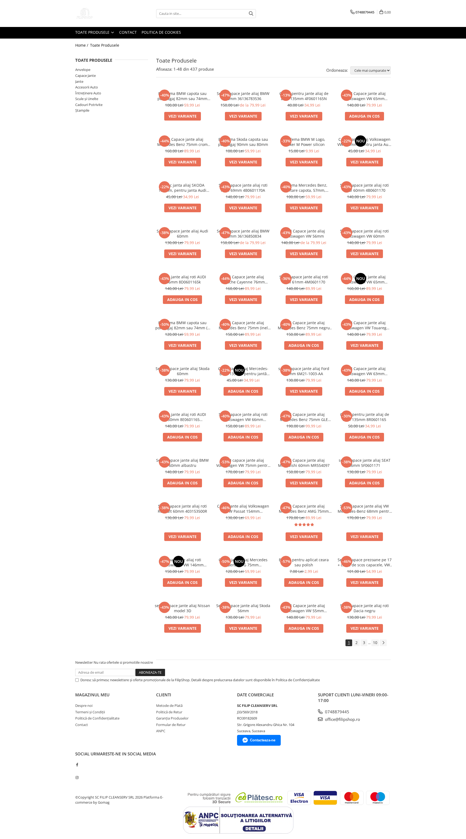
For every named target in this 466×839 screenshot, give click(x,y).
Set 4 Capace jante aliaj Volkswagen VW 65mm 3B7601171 (365, 96)
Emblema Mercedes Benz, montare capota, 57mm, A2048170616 (303, 188)
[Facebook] (77, 764)
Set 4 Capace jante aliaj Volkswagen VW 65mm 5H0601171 (365, 279)
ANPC (160, 730)
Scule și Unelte (86, 98)
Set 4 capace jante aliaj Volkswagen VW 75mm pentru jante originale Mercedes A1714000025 (243, 463)
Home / (82, 45)
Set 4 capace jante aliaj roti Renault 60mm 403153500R (182, 509)
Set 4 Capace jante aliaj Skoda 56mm (243, 608)
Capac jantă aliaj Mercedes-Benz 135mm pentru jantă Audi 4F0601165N (243, 371)
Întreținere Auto (88, 93)
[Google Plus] (77, 771)
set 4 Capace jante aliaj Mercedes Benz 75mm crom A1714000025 (182, 142)
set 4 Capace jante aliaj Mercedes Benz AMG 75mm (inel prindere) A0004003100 (303, 509)
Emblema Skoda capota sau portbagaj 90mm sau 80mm (243, 142)
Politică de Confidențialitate (97, 718)
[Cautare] (251, 13)
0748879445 (336, 711)
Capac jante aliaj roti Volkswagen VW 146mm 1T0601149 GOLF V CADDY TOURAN (182, 562)
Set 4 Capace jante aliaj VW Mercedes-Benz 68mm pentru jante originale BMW (365, 509)
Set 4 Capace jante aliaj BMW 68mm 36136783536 (243, 96)
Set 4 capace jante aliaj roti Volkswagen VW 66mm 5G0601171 (243, 417)
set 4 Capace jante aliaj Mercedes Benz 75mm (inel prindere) (243, 325)
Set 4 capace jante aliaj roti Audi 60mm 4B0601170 (364, 188)
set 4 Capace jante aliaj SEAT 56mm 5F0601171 (364, 463)
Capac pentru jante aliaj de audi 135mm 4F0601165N (303, 96)
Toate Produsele (93, 32)
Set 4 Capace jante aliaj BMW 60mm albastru (182, 463)
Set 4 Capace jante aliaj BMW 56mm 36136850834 (243, 233)
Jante (79, 81)
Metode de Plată (169, 705)
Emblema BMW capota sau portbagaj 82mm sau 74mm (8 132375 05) (182, 325)
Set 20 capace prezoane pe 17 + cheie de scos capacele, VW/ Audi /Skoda (365, 562)
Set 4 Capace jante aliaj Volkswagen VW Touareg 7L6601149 (364, 325)
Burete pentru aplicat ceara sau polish (304, 562)
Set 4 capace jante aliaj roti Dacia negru (364, 608)
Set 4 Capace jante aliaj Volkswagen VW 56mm (304, 233)
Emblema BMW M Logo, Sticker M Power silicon (304, 142)
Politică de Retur (169, 712)
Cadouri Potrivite (88, 104)
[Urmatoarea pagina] (383, 642)
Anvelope (82, 69)
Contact (128, 32)
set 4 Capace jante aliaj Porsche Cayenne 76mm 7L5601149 (243, 279)
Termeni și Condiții (90, 712)
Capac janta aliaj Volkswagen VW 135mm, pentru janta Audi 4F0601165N (364, 142)
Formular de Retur (171, 724)
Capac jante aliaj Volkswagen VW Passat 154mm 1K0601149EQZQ (243, 509)
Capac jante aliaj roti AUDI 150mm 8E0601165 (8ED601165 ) (182, 417)
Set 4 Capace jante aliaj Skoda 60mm (183, 371)
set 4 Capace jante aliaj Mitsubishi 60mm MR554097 (304, 463)
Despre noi (83, 705)
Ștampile (82, 110)
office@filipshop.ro (342, 719)
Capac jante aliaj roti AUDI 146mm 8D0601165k (182, 279)
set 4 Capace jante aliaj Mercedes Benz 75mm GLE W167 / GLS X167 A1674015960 (303, 417)
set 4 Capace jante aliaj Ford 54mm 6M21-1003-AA (303, 371)
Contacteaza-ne (262, 740)
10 (375, 642)
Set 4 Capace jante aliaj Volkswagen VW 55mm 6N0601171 (304, 608)
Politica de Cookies (161, 32)
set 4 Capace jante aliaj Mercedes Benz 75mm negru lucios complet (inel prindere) (303, 325)
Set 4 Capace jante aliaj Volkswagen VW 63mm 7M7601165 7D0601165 (365, 371)
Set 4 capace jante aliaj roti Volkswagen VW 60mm (364, 233)
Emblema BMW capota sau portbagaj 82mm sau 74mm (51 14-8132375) (182, 96)
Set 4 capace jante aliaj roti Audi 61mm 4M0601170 (303, 279)
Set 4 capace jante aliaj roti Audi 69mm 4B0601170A (243, 188)
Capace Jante (85, 75)
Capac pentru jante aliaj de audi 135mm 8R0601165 (364, 417)
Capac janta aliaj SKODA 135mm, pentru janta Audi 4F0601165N (182, 188)
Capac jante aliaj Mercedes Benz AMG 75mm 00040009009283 (243, 562)
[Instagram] (77, 777)
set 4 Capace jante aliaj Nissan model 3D (182, 608)
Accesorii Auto (86, 87)
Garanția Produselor (172, 718)
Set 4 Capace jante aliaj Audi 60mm (182, 233)
